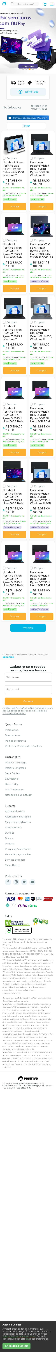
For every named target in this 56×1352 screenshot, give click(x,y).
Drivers (9, 838)
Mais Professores (14, 789)
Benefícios (31, 91)
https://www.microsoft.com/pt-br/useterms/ (22, 1004)
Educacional (11, 778)
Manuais (9, 843)
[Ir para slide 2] (26, 69)
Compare (12, 158)
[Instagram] (16, 882)
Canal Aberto (12, 865)
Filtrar (26, 125)
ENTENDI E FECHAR (16, 1345)
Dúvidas (9, 832)
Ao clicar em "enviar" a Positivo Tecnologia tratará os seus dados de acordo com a (27, 711)
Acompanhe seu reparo (18, 816)
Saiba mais (8, 657)
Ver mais (28, 628)
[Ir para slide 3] (29, 69)
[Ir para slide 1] (23, 69)
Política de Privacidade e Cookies (23, 746)
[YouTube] (32, 882)
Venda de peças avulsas (18, 854)
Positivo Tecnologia (15, 762)
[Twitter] (24, 882)
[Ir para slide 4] (33, 69)
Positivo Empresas (15, 768)
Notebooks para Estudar (18, 794)
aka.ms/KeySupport (33, 981)
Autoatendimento (15, 811)
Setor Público (12, 773)
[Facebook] (8, 882)
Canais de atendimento (18, 822)
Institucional (12, 730)
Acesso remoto (13, 827)
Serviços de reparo (15, 859)
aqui (28, 1339)
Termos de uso (13, 735)
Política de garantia (15, 740)
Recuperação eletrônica (18, 849)
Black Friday (11, 784)
